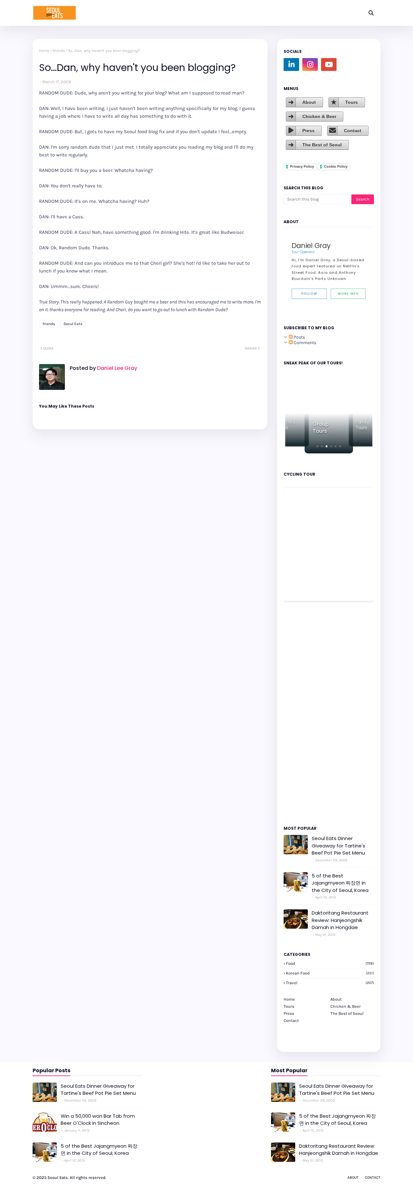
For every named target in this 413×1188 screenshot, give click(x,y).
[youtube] (329, 64)
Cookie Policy (336, 166)
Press (308, 130)
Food (330, 963)
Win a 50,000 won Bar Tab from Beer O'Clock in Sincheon (98, 1120)
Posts (299, 337)
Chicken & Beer (319, 116)
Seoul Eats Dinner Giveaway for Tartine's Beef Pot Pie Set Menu (338, 845)
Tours (351, 102)
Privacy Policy (302, 166)
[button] (317, 446)
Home (44, 50)
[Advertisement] (303, 712)
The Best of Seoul (322, 144)
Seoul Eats (73, 324)
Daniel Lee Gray (116, 368)
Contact (352, 130)
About (309, 102)
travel (330, 982)
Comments (304, 342)
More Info (348, 294)
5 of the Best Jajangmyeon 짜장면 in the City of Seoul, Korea (340, 883)
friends (59, 50)
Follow (309, 294)
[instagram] (310, 64)
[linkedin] (291, 64)
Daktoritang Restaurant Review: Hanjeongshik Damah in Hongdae (340, 920)
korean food (330, 973)
